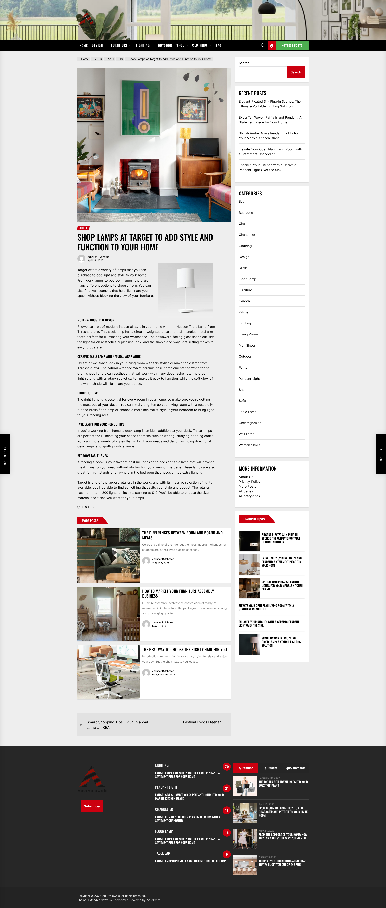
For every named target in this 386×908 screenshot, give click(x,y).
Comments (297, 767)
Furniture (119, 45)
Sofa (242, 401)
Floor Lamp (247, 279)
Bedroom (246, 212)
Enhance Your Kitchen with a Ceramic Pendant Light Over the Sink (267, 167)
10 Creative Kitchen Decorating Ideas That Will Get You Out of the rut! (282, 862)
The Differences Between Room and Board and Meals (182, 535)
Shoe (180, 45)
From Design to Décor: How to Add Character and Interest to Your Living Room (283, 811)
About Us (246, 477)
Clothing (199, 45)
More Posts (247, 486)
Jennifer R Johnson (98, 256)
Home (83, 45)
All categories (249, 496)
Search (244, 63)
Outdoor (165, 45)
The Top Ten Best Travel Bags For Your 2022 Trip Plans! (283, 783)
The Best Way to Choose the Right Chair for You (184, 649)
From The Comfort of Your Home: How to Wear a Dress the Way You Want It (283, 836)
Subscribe (92, 806)
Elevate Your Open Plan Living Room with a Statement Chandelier (270, 151)
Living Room (248, 334)
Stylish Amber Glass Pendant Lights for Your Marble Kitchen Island (268, 135)
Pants (243, 367)
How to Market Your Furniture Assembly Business (178, 593)
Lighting (143, 45)
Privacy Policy (249, 482)
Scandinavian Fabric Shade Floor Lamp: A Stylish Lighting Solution (281, 641)
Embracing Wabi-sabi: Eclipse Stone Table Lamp (195, 860)
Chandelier (247, 235)
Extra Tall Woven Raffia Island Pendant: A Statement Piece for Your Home (270, 119)
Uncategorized (250, 423)
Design (97, 45)
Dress (243, 268)
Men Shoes (247, 345)
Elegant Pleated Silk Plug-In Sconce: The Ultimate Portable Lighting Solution (270, 103)
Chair (243, 224)
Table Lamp (248, 412)
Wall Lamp (247, 434)
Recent (272, 767)
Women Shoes (249, 445)
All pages (246, 491)
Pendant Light (249, 379)
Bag (218, 45)
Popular (247, 767)
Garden (244, 301)
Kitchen (244, 312)
